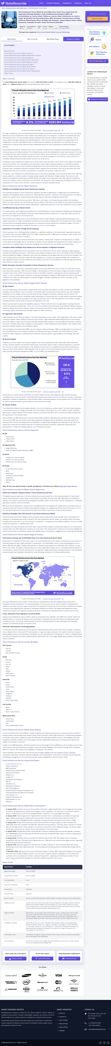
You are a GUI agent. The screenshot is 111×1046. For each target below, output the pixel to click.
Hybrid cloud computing (34, 306)
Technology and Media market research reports (16, 8)
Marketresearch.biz (11, 1042)
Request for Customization (99, 99)
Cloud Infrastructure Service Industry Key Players (19, 69)
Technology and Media (64, 28)
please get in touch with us (67, 486)
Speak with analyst (44, 958)
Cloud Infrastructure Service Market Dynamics (18, 53)
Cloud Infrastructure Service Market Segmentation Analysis (22, 55)
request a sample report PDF (52, 130)
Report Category (64, 26)
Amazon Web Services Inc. (14, 764)
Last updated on (31, 26)
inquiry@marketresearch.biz (97, 1029)
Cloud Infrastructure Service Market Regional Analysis (21, 62)
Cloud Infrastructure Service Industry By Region (19, 64)
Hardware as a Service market (40, 225)
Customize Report (70, 958)
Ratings (51, 26)
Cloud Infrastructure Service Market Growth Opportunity (21, 60)
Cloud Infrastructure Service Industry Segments (19, 58)
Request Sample (17, 958)
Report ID (22, 26)
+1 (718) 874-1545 (94, 1023)
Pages (39, 26)
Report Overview (9, 51)
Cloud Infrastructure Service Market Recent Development (22, 71)
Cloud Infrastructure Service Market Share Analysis (20, 66)
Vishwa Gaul (40, 32)
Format (45, 26)
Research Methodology (96, 61)
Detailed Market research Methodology (58, 32)
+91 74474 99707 (94, 1025)
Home (3, 8)
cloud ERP (36, 351)
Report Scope (8, 73)
